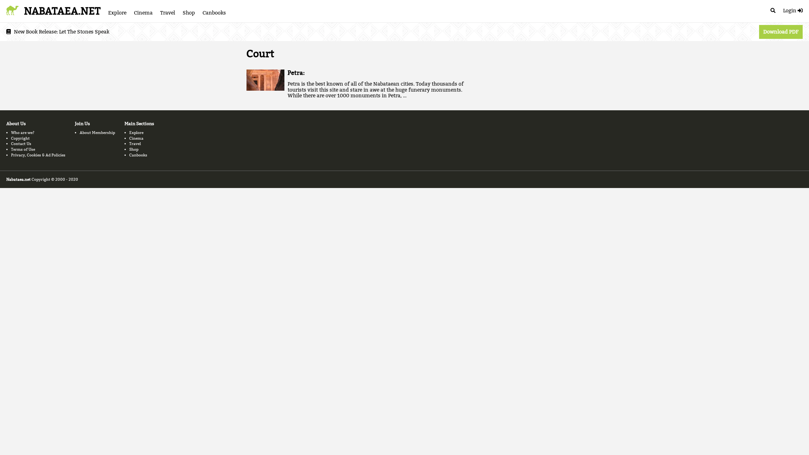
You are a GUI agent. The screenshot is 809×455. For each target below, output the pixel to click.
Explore (117, 13)
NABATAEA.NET (62, 11)
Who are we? (22, 132)
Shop (189, 13)
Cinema (143, 13)
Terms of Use (23, 149)
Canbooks (214, 13)
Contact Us (21, 143)
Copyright (20, 138)
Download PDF (781, 32)
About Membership (97, 132)
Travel (167, 13)
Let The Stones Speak (84, 32)
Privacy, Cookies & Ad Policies (38, 155)
